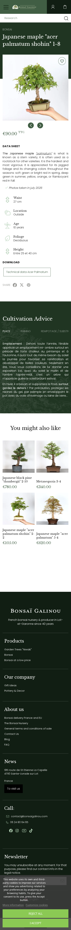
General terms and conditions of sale (28, 728)
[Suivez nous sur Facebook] (11, 830)
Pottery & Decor (14, 690)
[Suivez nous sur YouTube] (24, 830)
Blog (7, 739)
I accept (35, 923)
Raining (26, 331)
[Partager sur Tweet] (21, 285)
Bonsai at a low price (17, 660)
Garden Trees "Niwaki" (18, 649)
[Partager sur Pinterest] (28, 285)
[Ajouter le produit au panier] (30, 444)
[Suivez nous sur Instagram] (17, 830)
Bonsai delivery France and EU (23, 718)
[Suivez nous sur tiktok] (31, 830)
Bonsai (8, 655)
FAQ (6, 744)
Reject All (36, 913)
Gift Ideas (10, 685)
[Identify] (53, 7)
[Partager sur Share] (14, 285)
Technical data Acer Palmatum (27, 272)
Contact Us (11, 734)
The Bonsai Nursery (16, 723)
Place (6, 331)
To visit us (13, 789)
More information (13, 905)
